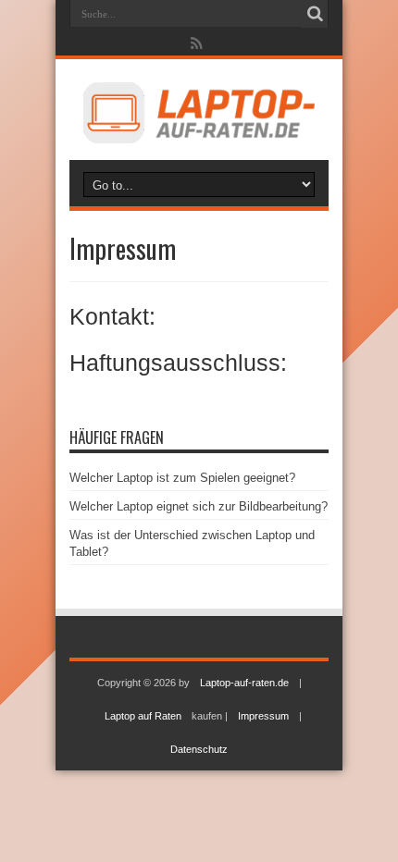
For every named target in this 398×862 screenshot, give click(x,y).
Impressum (263, 715)
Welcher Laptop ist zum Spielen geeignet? (182, 478)
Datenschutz (199, 749)
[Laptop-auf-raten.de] (199, 139)
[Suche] (315, 14)
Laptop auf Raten (143, 715)
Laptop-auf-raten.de (244, 682)
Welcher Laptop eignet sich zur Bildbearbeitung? (198, 506)
